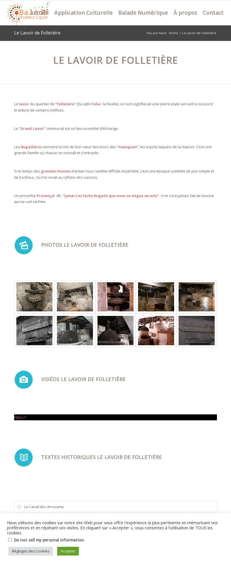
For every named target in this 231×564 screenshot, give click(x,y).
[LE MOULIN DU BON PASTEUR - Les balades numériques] (34, 330)
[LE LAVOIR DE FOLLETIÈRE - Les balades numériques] (196, 330)
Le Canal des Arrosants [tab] (44, 506)
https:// (20, 417)
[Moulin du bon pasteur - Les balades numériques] (34, 297)
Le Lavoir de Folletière (37, 33)
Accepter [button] (68, 551)
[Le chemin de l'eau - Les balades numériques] (156, 330)
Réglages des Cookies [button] (31, 551)
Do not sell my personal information (49, 540)
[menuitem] (39, 12)
